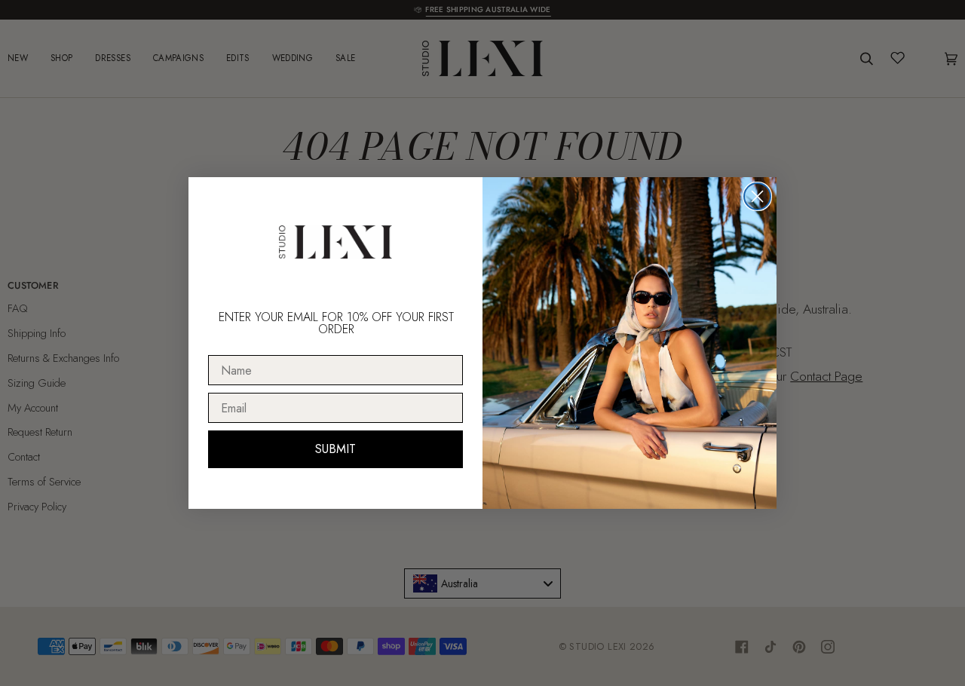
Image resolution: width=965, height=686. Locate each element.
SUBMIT (335, 449)
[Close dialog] (757, 196)
